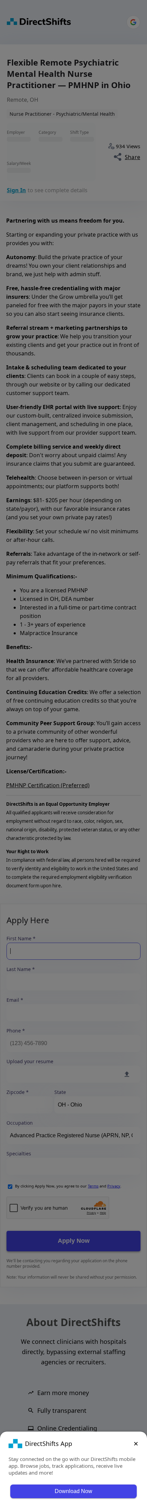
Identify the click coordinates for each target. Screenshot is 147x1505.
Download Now (73, 1491)
